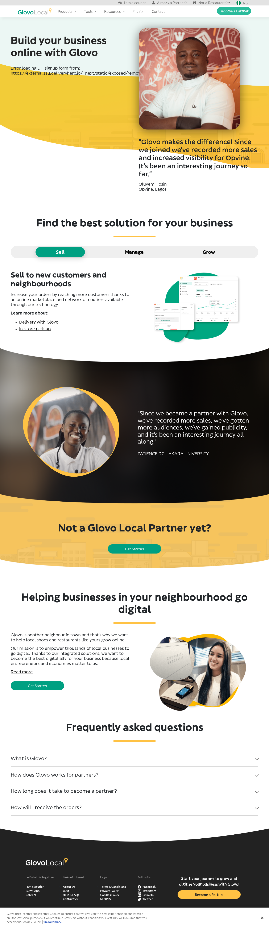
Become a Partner (234, 11)
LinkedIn (148, 895)
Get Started (134, 549)
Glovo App (33, 891)
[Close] (262, 917)
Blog (66, 891)
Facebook (149, 886)
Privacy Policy (109, 891)
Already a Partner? (172, 2)
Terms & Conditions (113, 886)
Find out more (52, 922)
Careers (31, 895)
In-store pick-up (35, 328)
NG (245, 3)
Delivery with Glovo (38, 322)
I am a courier (135, 2)
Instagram (149, 891)
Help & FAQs (71, 895)
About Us (69, 886)
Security (105, 899)
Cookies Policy (109, 895)
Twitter (147, 899)
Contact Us (70, 899)
